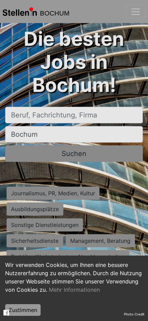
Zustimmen (23, 310)
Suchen (74, 153)
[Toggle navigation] (135, 12)
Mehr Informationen (74, 289)
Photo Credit (134, 314)
